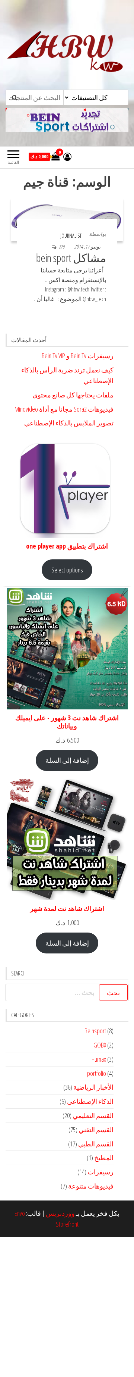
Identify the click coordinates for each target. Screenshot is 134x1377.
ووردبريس (60, 1213)
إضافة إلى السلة (67, 760)
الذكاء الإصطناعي (90, 1101)
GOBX (99, 1044)
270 (61, 247)
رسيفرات (100, 1171)
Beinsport (95, 1030)
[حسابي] (67, 156)
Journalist (71, 235)
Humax (99, 1059)
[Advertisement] (67, 1307)
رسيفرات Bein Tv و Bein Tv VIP (78, 355)
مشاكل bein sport (71, 257)
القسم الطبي (96, 1143)
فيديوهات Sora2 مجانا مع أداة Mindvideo (64, 409)
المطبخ (104, 1157)
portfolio (96, 1073)
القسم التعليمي (93, 1115)
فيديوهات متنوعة (91, 1185)
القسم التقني (96, 1129)
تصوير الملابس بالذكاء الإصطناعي (69, 422)
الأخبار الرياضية (93, 1087)
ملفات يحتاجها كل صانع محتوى (73, 394)
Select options (67, 569)
